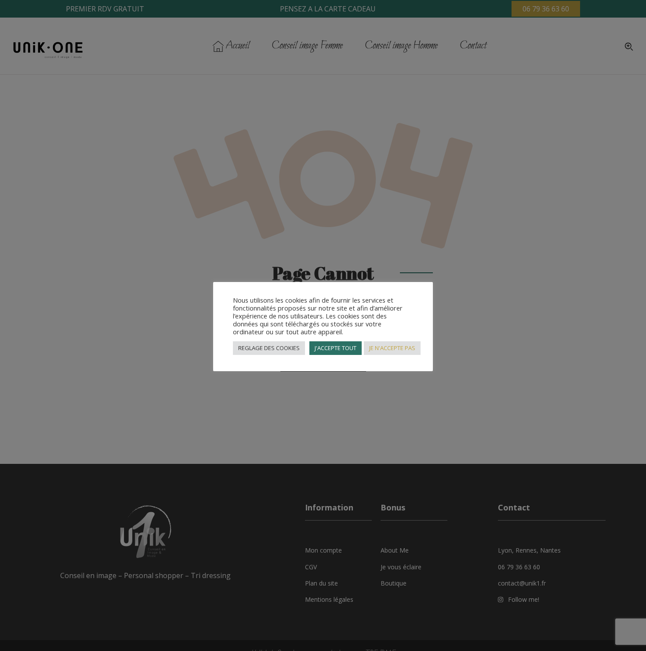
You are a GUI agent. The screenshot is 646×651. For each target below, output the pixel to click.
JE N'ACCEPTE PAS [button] (392, 348)
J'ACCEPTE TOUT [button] (335, 348)
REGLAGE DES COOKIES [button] (269, 348)
